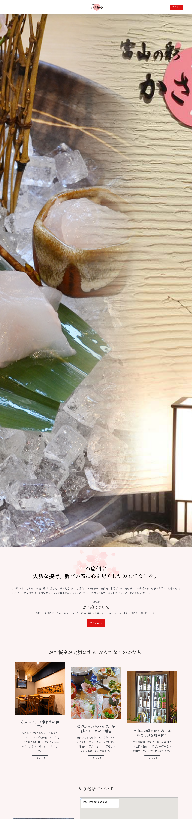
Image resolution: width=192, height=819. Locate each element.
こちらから (40, 758)
